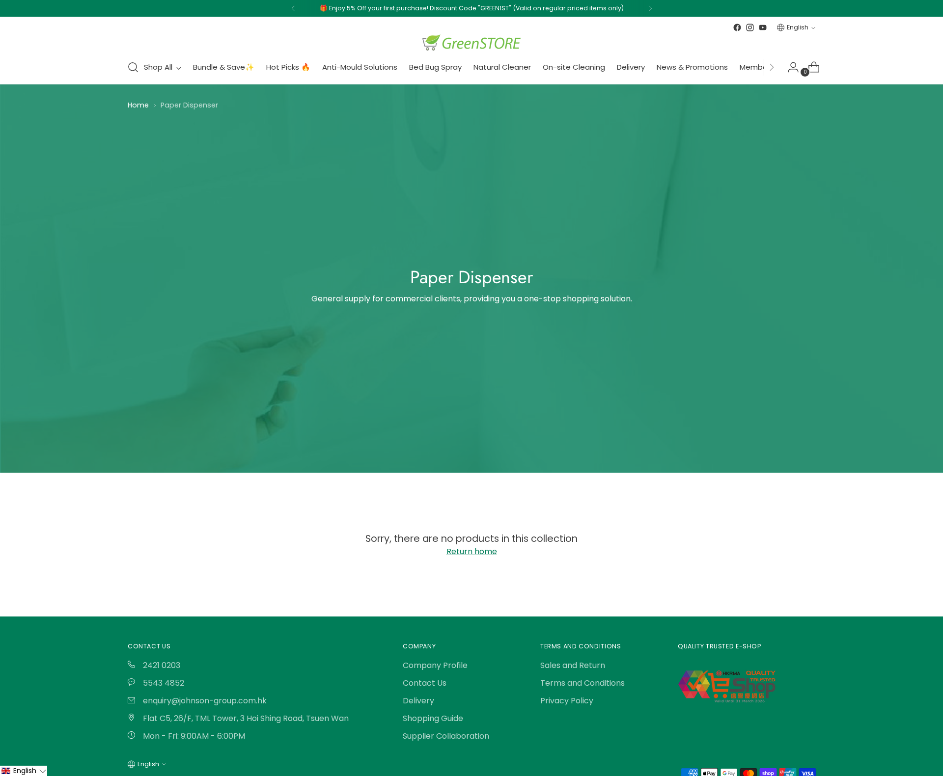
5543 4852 (162, 683)
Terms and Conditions (582, 683)
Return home (471, 551)
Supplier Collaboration (446, 736)
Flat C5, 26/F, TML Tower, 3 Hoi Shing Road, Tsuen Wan (245, 718)
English (797, 27)
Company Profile (435, 665)
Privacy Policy (566, 700)
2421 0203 (160, 665)
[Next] (650, 8)
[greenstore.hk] (471, 42)
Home (138, 105)
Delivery (418, 700)
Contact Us (424, 683)
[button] (23, 771)
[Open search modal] (133, 67)
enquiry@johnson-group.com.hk (204, 700)
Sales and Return (572, 665)
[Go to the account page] (789, 67)
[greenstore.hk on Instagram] (750, 27)
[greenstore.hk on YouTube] (762, 27)
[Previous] (293, 8)
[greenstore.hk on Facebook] (737, 27)
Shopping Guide (433, 718)
